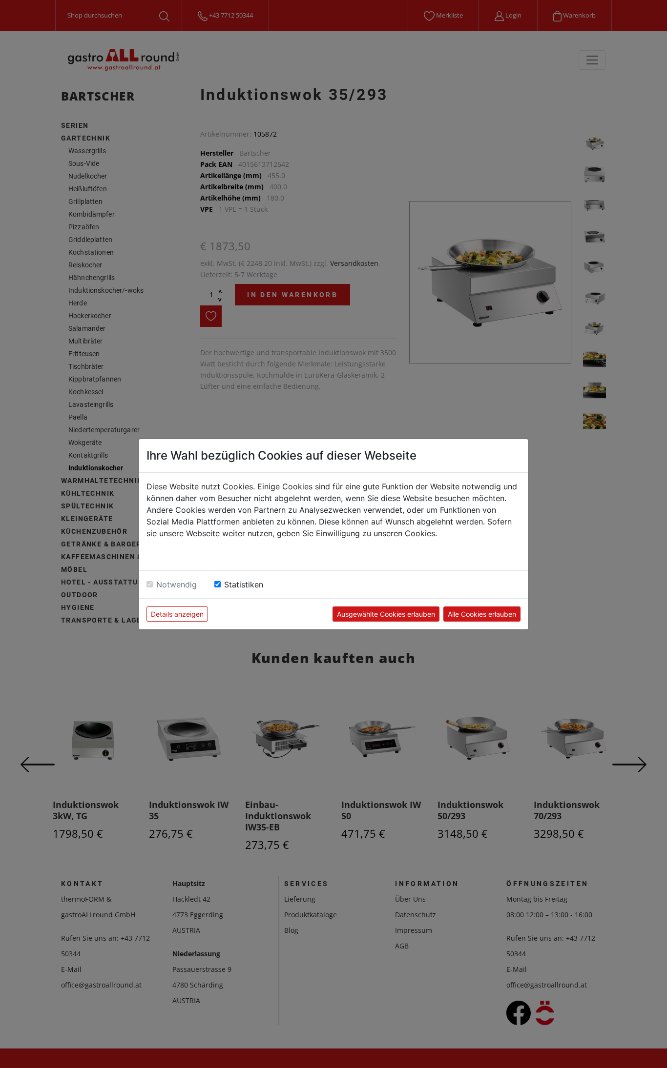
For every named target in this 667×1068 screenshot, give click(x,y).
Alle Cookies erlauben (482, 614)
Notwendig (176, 584)
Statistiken (243, 584)
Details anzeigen (177, 614)
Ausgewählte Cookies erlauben (386, 614)
